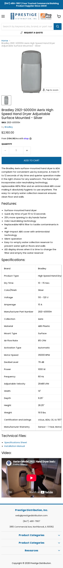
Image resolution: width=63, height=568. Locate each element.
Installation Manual (14, 446)
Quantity (6, 144)
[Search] (58, 26)
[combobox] (27, 26)
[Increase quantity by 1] (27, 150)
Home (4, 40)
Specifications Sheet (15, 442)
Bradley (9, 126)
